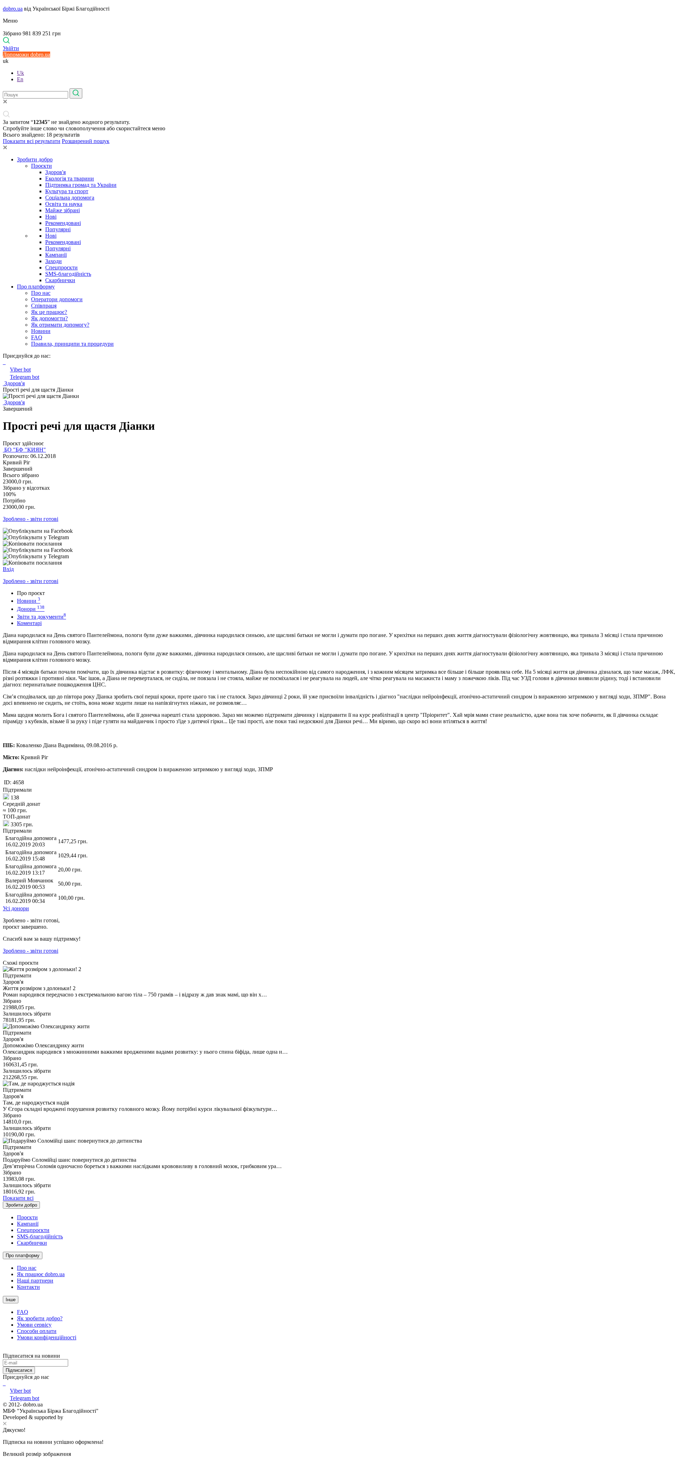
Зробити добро (35, 159)
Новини (40, 331)
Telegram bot (24, 377)
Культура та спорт (66, 191)
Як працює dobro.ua (41, 1274)
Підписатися (19, 1370)
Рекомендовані (63, 223)
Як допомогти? (49, 318)
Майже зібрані (62, 210)
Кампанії (56, 255)
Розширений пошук (85, 141)
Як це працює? (49, 312)
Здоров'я (55, 172)
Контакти (28, 1287)
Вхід (8, 569)
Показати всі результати (31, 141)
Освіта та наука (63, 204)
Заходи (53, 261)
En (20, 79)
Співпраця (43, 306)
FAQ (36, 337)
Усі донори (16, 908)
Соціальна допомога (69, 198)
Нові (50, 217)
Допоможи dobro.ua (26, 55)
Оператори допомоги (57, 299)
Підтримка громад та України (81, 185)
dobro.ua (13, 9)
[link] (339, 531)
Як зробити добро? (40, 1318)
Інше (11, 1299)
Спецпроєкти (61, 267)
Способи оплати (36, 1331)
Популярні (58, 229)
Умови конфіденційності (46, 1337)
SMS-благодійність (68, 274)
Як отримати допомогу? (60, 325)
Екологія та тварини (69, 178)
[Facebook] (3, 1383)
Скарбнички (60, 280)
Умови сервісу (34, 1325)
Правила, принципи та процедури (72, 344)
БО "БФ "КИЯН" (24, 450)
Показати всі (18, 1198)
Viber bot (20, 370)
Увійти (11, 48)
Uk (20, 73)
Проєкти (41, 166)
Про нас (40, 293)
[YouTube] (5, 1383)
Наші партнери (35, 1281)
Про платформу (36, 287)
